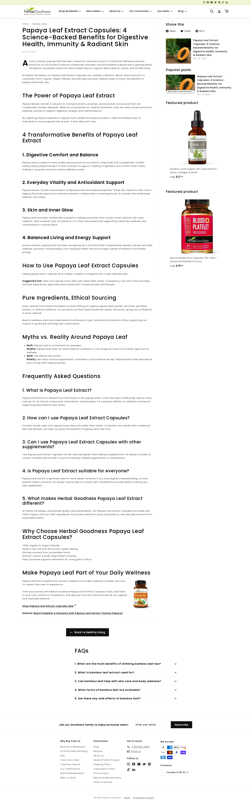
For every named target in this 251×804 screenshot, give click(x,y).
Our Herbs (163, 11)
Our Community (139, 11)
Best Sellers (93, 11)
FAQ (62, 755)
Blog (181, 11)
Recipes (98, 751)
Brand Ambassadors (72, 773)
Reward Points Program (107, 760)
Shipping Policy (102, 764)
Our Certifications (70, 768)
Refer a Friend (68, 777)
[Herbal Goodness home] (36, 11)
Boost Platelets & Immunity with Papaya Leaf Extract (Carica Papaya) (78, 613)
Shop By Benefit (68, 11)
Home (25, 24)
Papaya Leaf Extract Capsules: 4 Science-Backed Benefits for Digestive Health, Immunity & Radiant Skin (210, 48)
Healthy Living (39, 24)
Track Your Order (69, 760)
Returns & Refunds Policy (107, 777)
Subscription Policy (104, 768)
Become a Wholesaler (72, 746)
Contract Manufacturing (74, 751)
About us (99, 755)
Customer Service (70, 764)
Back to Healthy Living (89, 632)
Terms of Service (103, 782)
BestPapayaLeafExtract (180, 91)
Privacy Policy (101, 773)
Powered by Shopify (143, 797)
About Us (115, 11)
